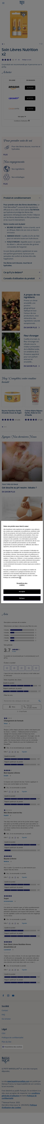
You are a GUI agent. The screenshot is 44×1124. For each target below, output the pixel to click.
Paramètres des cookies (22, 584)
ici (20, 577)
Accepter (22, 591)
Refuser (22, 598)
